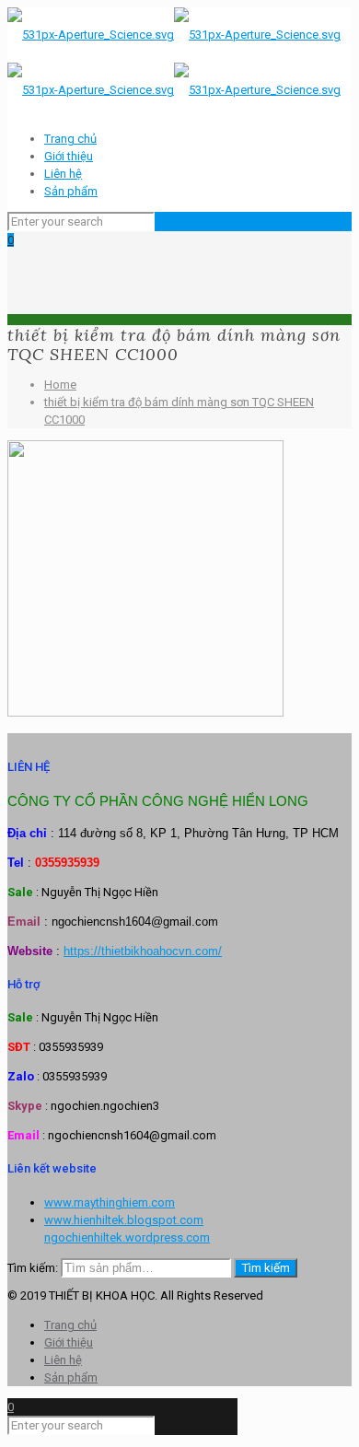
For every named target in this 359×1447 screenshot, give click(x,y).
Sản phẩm (71, 191)
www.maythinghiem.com (109, 1202)
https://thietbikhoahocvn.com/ (143, 951)
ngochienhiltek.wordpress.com (127, 1237)
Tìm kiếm (265, 1268)
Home (60, 384)
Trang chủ (70, 139)
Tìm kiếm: (32, 1268)
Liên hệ (63, 174)
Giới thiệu (68, 156)
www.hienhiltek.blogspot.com (123, 1220)
